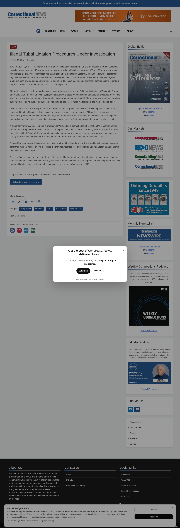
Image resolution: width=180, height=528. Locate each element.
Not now (97, 271)
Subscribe (83, 271)
